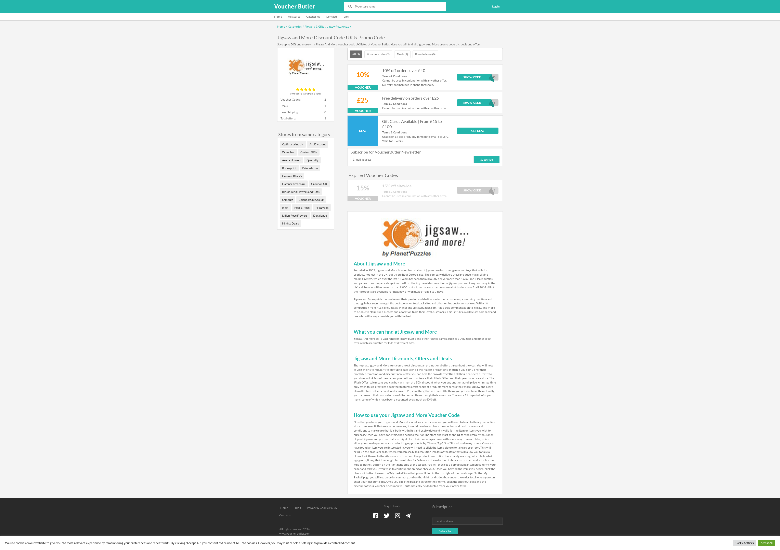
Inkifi (285, 207)
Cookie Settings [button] (745, 543)
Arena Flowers (291, 160)
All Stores (294, 16)
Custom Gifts (308, 152)
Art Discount (317, 144)
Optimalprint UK (292, 144)
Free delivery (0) (425, 54)
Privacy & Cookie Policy (322, 507)
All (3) (356, 54)
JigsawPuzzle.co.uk (339, 26)
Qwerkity (312, 160)
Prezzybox (321, 207)
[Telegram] (408, 515)
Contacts (331, 16)
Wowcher (288, 152)
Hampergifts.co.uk (293, 184)
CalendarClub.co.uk (311, 199)
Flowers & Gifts (314, 26)
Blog (346, 16)
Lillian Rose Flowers (294, 215)
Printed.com (310, 168)
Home (278, 16)
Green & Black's (292, 176)
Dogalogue (320, 215)
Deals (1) (402, 54)
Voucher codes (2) (378, 54)
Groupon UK (319, 184)
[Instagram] (397, 515)
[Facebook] (375, 515)
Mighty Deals (290, 223)
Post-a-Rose (302, 207)
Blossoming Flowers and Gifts (301, 191)
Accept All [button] (766, 543)
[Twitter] (387, 515)
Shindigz (287, 199)
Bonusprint (289, 168)
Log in (496, 6)
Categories (313, 16)
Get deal (477, 130)
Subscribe (486, 159)
